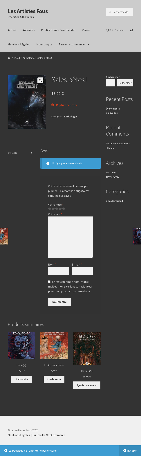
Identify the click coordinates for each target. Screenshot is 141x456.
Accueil (12, 30)
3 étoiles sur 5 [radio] (56, 208)
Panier (86, 30)
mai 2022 (111, 172)
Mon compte (44, 44)
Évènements (113, 108)
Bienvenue (112, 112)
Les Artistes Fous (28, 11)
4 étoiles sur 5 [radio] (60, 208)
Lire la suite (21, 379)
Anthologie (29, 58)
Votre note (56, 204)
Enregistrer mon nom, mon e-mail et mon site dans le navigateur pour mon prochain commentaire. (70, 286)
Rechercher (113, 77)
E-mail (77, 264)
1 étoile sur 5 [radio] (49, 208)
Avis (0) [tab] (12, 153)
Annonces (28, 30)
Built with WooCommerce (48, 435)
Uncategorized (114, 201)
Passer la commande (72, 44)
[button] (40, 80)
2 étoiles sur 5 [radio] (53, 208)
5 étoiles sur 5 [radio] (63, 208)
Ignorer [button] (132, 450)
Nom (52, 264)
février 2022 (112, 176)
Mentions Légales (19, 44)
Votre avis (55, 214)
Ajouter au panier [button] (87, 385)
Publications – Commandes (58, 30)
